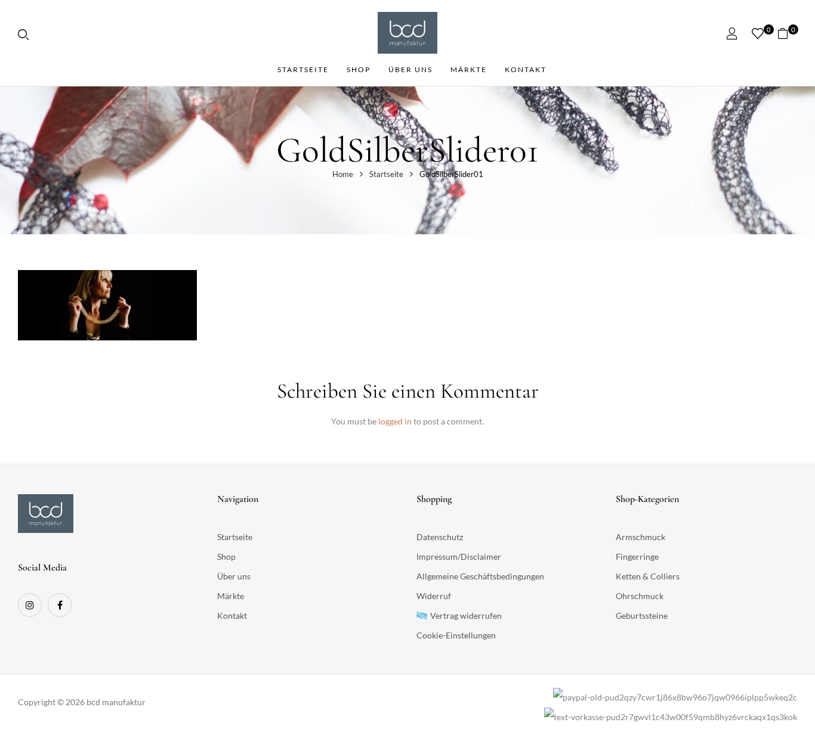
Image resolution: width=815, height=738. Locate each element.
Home (342, 174)
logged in (395, 421)
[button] (787, 33)
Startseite (386, 174)
